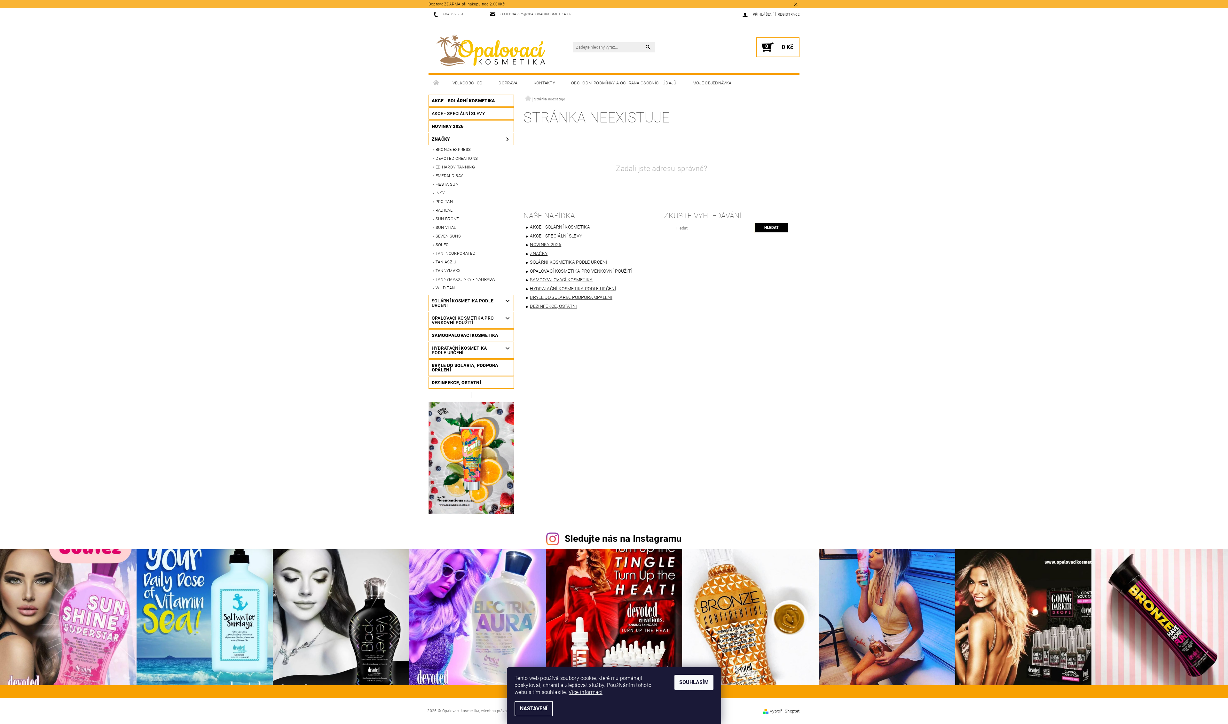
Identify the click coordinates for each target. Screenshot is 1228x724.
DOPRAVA (508, 83)
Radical (444, 210)
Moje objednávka (712, 83)
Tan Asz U (446, 262)
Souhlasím (694, 682)
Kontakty (544, 83)
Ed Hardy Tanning (455, 167)
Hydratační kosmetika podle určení (459, 350)
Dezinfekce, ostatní (456, 382)
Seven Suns (448, 236)
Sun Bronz (447, 218)
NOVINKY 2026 (448, 126)
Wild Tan (445, 287)
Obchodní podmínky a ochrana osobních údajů (623, 83)
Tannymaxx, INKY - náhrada (465, 279)
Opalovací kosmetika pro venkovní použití (463, 320)
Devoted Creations (457, 158)
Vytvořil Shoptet (784, 711)
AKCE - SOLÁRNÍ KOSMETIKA (463, 100)
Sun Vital (446, 227)
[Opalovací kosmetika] (491, 50)
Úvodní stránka (437, 83)
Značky (441, 139)
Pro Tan (444, 201)
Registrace (788, 14)
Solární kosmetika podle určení (462, 303)
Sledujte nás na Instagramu (623, 538)
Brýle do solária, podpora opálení (465, 367)
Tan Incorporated (456, 253)
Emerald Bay (449, 175)
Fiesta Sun (447, 184)
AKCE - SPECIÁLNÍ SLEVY (458, 113)
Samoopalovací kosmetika (465, 335)
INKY (440, 193)
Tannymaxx (448, 270)
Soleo (442, 244)
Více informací (585, 692)
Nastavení (533, 708)
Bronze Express (453, 149)
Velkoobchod (468, 83)
